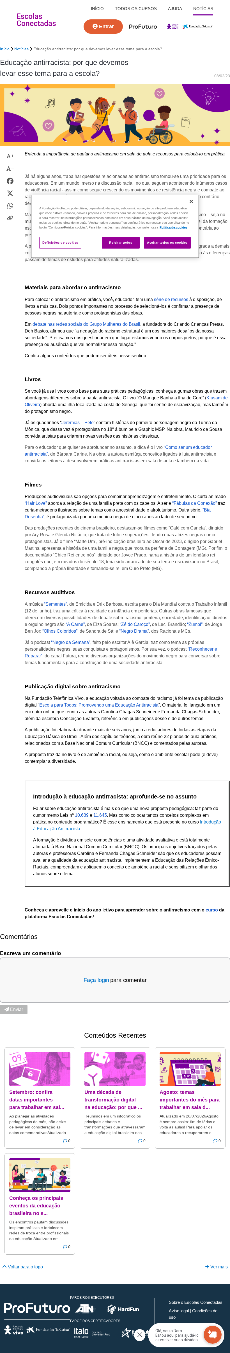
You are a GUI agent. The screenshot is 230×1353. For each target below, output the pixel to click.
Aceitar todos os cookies (167, 242)
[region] (115, 226)
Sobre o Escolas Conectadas (195, 1302)
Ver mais (218, 1266)
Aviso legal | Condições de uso (193, 1314)
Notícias (203, 8)
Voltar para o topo (25, 1266)
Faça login (96, 980)
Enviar (16, 1009)
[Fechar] (191, 201)
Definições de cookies (60, 242)
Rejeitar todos (120, 242)
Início (97, 8)
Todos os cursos (136, 8)
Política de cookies (173, 227)
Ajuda (175, 8)
